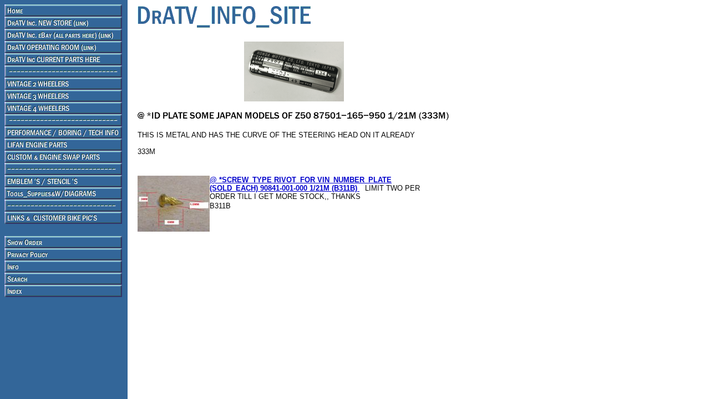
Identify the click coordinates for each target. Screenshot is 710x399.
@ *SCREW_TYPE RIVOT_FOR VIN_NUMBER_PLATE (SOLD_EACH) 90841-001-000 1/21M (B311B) (301, 184)
